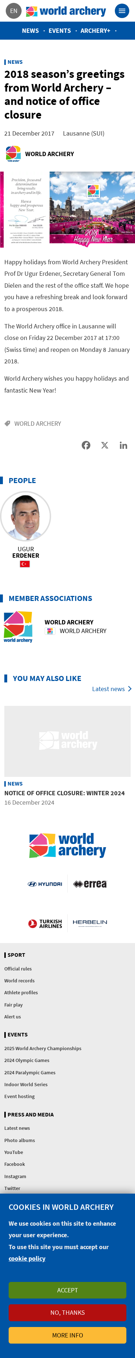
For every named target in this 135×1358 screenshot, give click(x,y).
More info (67, 1335)
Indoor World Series (26, 1084)
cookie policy (27, 1258)
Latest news (108, 689)
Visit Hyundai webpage (45, 884)
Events (60, 30)
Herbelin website (90, 923)
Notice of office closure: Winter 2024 (64, 793)
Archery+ (96, 30)
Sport (16, 955)
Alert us (12, 1016)
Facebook (14, 1164)
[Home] (66, 11)
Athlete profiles (21, 992)
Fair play (13, 1004)
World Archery (49, 154)
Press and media (31, 1114)
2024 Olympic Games (26, 1060)
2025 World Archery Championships (42, 1048)
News (30, 30)
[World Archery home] (67, 845)
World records (19, 980)
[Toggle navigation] (122, 11)
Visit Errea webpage (90, 884)
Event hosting (19, 1096)
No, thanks (67, 1312)
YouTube (13, 1152)
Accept (67, 1290)
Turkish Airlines (45, 923)
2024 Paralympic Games (29, 1072)
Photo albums (19, 1140)
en (14, 10)
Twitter (12, 1188)
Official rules (18, 968)
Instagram (15, 1176)
